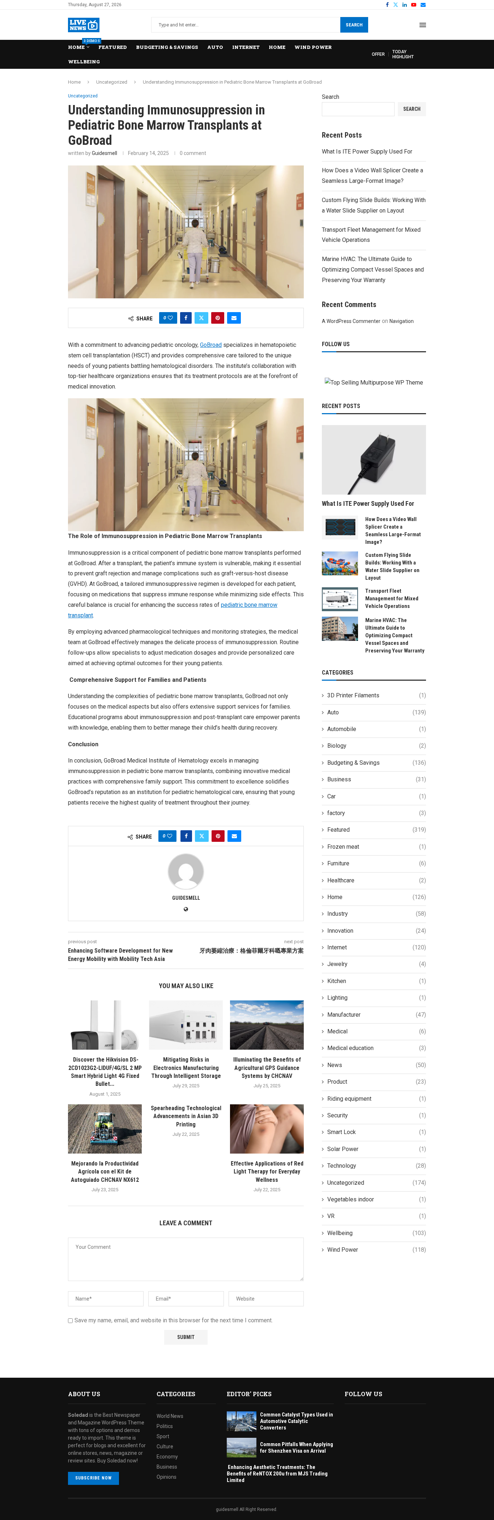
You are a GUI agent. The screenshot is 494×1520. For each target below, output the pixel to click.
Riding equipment (376, 1098)
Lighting (376, 997)
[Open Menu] (423, 25)
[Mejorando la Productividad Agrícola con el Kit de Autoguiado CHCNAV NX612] (105, 1129)
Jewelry (376, 964)
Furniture (376, 863)
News (376, 1065)
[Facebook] (387, 5)
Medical (376, 1031)
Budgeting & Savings (167, 47)
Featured (112, 47)
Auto (215, 47)
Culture (165, 1446)
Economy (167, 1456)
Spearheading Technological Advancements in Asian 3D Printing (186, 1116)
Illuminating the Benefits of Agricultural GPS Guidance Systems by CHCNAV (267, 1067)
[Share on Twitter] (201, 318)
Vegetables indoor (376, 1199)
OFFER (378, 54)
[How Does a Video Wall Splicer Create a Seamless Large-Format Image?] (340, 528)
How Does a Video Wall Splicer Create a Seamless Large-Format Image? (393, 530)
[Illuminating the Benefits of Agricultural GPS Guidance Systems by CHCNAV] (267, 1025)
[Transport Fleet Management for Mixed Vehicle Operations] (340, 599)
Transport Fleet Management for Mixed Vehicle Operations (391, 598)
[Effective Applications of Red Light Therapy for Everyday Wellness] (267, 1129)
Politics (165, 1426)
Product (376, 1081)
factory (376, 813)
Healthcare (376, 880)
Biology (376, 745)
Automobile (376, 729)
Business (376, 779)
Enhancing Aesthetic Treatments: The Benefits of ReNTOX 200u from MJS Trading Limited (277, 1473)
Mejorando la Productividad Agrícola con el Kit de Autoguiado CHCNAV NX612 (105, 1171)
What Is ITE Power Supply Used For (367, 151)
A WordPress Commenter (351, 321)
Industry (376, 913)
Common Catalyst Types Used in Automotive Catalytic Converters (296, 1421)
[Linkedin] (404, 5)
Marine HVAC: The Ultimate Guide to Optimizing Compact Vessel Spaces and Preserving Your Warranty (373, 270)
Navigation (401, 321)
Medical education (376, 1048)
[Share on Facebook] (186, 318)
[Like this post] (170, 318)
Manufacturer (376, 1014)
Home (78, 45)
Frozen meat (376, 846)
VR (376, 1216)
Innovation (376, 930)
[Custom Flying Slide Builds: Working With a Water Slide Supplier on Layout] (340, 563)
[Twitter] (396, 5)
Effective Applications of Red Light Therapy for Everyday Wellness (267, 1171)
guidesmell (104, 153)
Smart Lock (376, 1132)
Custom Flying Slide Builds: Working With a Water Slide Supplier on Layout (392, 566)
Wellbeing (84, 61)
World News (170, 1416)
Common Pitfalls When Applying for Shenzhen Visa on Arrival (296, 1447)
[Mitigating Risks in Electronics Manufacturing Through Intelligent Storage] (186, 1025)
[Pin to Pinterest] (217, 318)
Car (376, 796)
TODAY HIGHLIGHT (403, 54)
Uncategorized (111, 82)
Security (376, 1115)
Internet (246, 47)
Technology (376, 1165)
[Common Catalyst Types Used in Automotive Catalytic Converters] (241, 1421)
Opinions (166, 1476)
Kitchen (376, 981)
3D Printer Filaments (376, 695)
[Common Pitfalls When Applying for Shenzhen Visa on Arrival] (241, 1448)
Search (354, 25)
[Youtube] (414, 5)
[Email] (423, 5)
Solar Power (376, 1149)
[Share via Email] (234, 318)
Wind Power (313, 47)
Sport (163, 1436)
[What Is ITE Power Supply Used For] (374, 460)
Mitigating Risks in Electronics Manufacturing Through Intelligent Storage (186, 1067)
